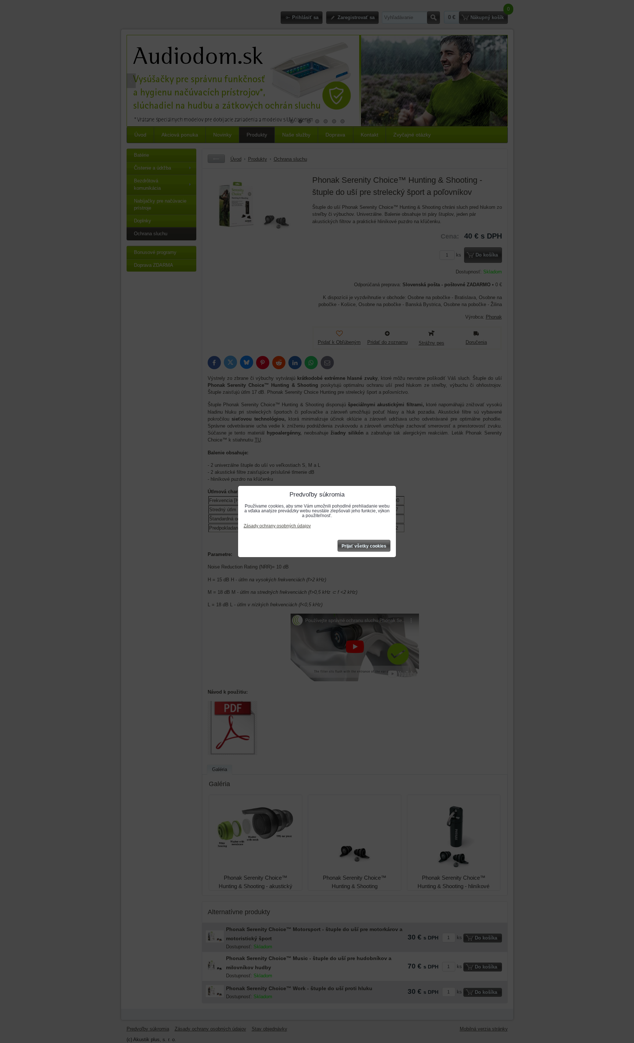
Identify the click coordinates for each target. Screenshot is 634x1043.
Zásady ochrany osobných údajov (277, 525)
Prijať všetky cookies (364, 546)
